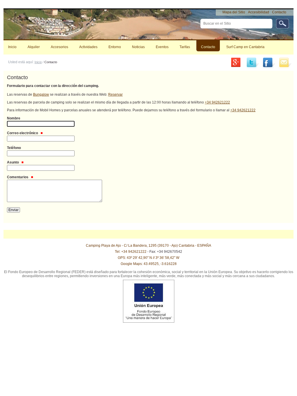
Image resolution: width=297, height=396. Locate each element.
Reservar (115, 94)
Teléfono (14, 148)
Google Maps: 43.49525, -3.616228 (149, 264)
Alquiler (34, 47)
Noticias (138, 47)
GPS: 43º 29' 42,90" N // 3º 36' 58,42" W (148, 258)
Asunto (13, 162)
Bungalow (41, 94)
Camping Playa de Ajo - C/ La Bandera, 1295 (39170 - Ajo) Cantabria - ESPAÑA (148, 246)
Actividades (88, 47)
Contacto (279, 12)
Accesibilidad (258, 12)
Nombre (13, 118)
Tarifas (185, 47)
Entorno (114, 47)
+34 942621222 (217, 102)
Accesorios (59, 47)
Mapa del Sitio (233, 12)
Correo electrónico (23, 133)
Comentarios (18, 177)
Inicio (12, 47)
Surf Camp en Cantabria (245, 47)
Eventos (162, 47)
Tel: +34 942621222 (130, 252)
